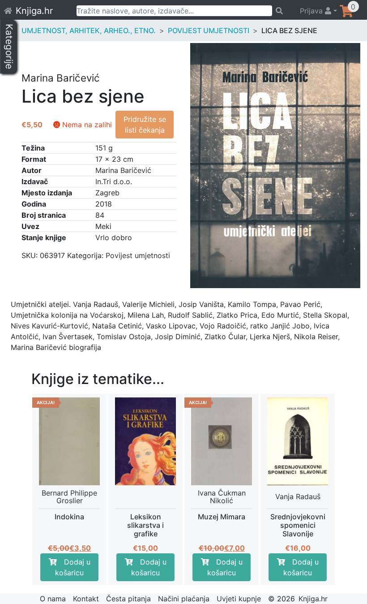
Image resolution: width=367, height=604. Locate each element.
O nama (53, 598)
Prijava (312, 10)
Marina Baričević (123, 170)
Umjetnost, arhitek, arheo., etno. (88, 30)
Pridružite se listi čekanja (145, 124)
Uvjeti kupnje (239, 598)
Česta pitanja (128, 598)
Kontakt (86, 598)
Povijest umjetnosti (208, 30)
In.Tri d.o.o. (113, 181)
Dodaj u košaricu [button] (72, 567)
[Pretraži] (282, 11)
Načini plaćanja (183, 598)
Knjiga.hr (34, 10)
